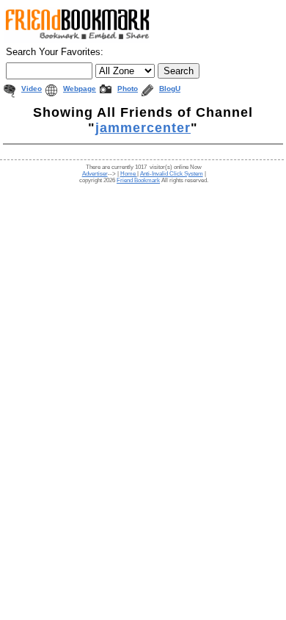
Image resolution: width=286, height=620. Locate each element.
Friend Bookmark (138, 180)
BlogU (169, 88)
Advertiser (95, 173)
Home (128, 173)
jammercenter (143, 127)
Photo (127, 88)
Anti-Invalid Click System (171, 173)
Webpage (79, 88)
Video (31, 88)
